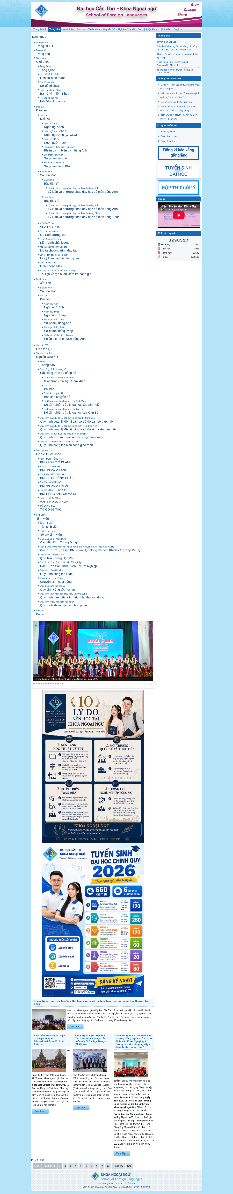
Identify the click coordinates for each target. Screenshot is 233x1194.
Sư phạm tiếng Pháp (54, 162)
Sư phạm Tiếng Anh (54, 319)
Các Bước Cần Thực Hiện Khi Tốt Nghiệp (60, 562)
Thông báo (45, 361)
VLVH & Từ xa (47, 223)
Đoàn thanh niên (169, 136)
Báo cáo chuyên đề (53, 393)
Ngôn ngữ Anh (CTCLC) (55, 131)
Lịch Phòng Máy (48, 262)
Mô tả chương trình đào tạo (53, 247)
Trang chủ (54, 29)
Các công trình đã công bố (53, 369)
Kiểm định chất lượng (50, 239)
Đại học (43, 115)
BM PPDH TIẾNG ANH (51, 459)
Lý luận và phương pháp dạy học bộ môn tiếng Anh (73, 188)
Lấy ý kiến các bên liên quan (54, 255)
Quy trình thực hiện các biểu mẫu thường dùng (63, 593)
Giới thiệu (68, 29)
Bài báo (47, 385)
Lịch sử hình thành (49, 74)
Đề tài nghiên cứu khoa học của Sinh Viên (65, 401)
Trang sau (118, 1166)
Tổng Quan (45, 66)
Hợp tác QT (109, 29)
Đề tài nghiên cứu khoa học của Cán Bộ (63, 409)
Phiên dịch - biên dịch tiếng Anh (59, 147)
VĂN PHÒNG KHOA (50, 498)
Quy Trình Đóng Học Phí (52, 554)
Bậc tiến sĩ (49, 180)
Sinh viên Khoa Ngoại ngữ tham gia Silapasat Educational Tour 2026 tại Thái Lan (49, 1039)
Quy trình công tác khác (52, 570)
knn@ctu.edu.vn (142, 1186)
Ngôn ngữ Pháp (51, 311)
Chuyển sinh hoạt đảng (51, 578)
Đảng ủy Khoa (168, 131)
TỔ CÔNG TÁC (47, 506)
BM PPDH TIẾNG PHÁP (52, 474)
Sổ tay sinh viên (48, 531)
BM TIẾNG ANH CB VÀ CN (53, 490)
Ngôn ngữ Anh (51, 123)
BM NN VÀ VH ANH (50, 466)
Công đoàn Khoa (169, 141)
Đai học (43, 295)
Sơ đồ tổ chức (47, 82)
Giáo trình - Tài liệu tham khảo (59, 377)
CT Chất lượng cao (49, 231)
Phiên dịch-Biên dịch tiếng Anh (59, 335)
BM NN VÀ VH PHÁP (50, 482)
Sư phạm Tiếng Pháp (54, 327)
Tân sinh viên (46, 523)
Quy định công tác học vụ (52, 586)
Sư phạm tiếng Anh (53, 155)
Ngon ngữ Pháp (51, 139)
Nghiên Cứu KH (126, 29)
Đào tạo (81, 29)
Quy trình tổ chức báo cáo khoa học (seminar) (63, 433)
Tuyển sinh (94, 29)
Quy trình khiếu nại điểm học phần (57, 601)
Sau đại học (46, 171)
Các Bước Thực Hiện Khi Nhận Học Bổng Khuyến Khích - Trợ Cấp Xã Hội (77, 546)
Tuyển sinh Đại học (166, 42)
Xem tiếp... (75, 1026)
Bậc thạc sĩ (49, 197)
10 (108, 1166)
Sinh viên (166, 29)
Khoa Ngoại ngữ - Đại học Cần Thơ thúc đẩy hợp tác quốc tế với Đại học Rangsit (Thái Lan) (91, 1039)
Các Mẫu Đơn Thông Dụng (53, 539)
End (129, 1166)
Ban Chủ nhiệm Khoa (50, 90)
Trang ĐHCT (39, 29)
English (178, 29)
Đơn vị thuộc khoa (147, 29)
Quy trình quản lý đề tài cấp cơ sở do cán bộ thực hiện (67, 418)
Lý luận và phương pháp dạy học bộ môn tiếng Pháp (74, 213)
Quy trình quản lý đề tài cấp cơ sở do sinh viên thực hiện (68, 426)
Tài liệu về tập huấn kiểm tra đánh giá (58, 270)
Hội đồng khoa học (49, 98)
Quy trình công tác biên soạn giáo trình (59, 441)
